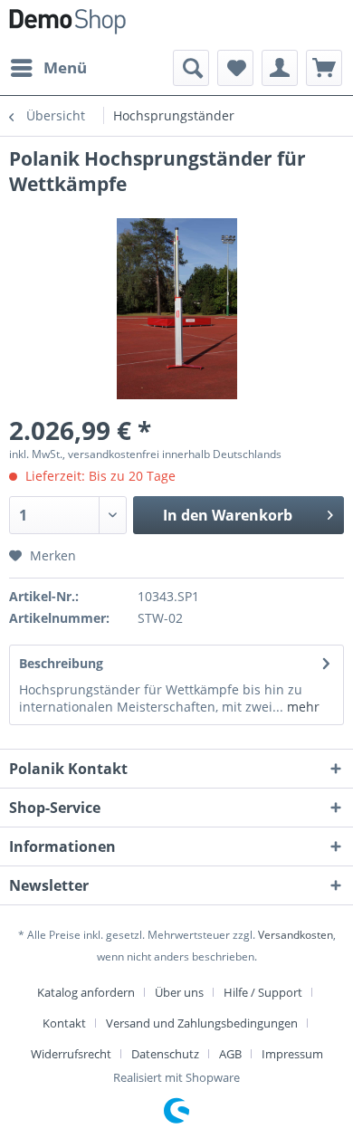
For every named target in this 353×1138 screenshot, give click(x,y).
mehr (301, 706)
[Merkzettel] (235, 68)
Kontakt (64, 1023)
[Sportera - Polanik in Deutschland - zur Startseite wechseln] (67, 25)
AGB (230, 1054)
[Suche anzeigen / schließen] (191, 68)
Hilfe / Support (263, 992)
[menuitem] (48, 68)
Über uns (179, 992)
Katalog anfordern (86, 992)
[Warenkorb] (324, 68)
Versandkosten (295, 934)
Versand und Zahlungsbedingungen (202, 1023)
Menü (65, 67)
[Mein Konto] (280, 68)
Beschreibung (61, 663)
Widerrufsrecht (71, 1054)
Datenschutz (165, 1054)
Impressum (292, 1054)
